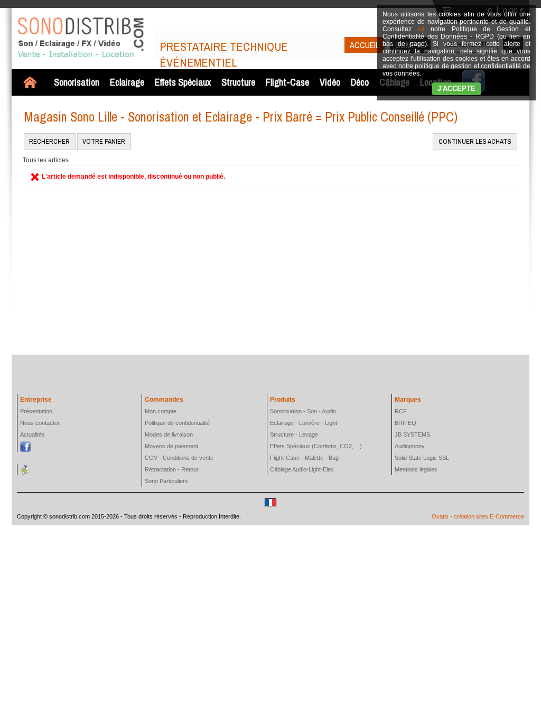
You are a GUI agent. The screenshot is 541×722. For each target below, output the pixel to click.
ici (421, 29)
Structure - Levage (294, 434)
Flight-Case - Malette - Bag (304, 458)
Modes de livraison (169, 434)
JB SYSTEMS (412, 434)
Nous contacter (40, 423)
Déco (360, 82)
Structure (238, 82)
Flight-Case (287, 82)
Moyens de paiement (171, 446)
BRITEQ (405, 423)
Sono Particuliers (166, 481)
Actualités (32, 434)
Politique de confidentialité (177, 423)
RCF (401, 411)
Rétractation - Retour (172, 469)
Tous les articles (46, 160)
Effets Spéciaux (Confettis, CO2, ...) (316, 446)
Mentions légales (416, 469)
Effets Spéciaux (183, 82)
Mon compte (160, 411)
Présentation (36, 411)
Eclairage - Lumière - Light (303, 423)
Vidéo (330, 82)
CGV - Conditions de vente (179, 458)
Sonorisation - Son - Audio (303, 411)
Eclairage (127, 82)
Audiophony (410, 446)
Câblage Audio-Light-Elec (302, 469)
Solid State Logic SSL (422, 458)
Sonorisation (76, 82)
